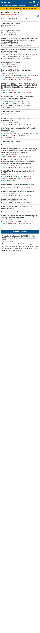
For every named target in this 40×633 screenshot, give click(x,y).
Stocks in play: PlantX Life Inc (10, 23)
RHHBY (18, 77)
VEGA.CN (5, 27)
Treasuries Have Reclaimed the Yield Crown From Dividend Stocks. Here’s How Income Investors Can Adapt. (19, 238)
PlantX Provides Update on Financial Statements (17, 184)
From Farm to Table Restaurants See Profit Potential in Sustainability (19, 129)
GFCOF (4, 176)
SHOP (4, 102)
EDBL (15, 133)
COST (4, 104)
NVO (16, 75)
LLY (3, 77)
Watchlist (14, 5)
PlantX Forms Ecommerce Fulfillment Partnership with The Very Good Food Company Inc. (19, 217)
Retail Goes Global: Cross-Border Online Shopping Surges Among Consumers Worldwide (17, 97)
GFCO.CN (19, 176)
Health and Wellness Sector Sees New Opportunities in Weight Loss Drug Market (19, 50)
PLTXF (19, 45)
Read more (17, 250)
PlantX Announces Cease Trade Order (13, 199)
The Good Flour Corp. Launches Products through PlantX (17, 172)
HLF (16, 55)
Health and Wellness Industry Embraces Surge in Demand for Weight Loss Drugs (17, 71)
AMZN (4, 107)
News (20, 5)
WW (4, 55)
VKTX (4, 75)
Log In (30, 2)
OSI (3, 221)
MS (28, 55)
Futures (8, 5)
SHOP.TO (18, 104)
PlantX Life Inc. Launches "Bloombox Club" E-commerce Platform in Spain (19, 120)
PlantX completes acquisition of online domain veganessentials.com (16, 207)
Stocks (3, 5)
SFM (28, 133)
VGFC (16, 221)
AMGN (18, 59)
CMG (4, 135)
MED (4, 57)
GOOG (18, 102)
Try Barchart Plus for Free (27, 9)
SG (3, 133)
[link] (38, 16)
